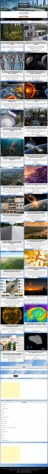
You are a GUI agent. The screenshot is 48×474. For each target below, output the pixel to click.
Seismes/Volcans (41, 26)
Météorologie (12, 85)
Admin (9, 50)
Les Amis (3, 419)
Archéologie (10, 142)
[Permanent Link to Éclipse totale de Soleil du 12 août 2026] (36, 287)
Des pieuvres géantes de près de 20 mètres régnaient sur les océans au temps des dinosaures (12, 158)
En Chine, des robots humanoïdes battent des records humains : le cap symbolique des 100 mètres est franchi (12, 72)
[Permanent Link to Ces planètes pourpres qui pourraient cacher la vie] (36, 174)
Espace (36, 55)
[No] (46, 470)
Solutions (41, 139)
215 (23, 364)
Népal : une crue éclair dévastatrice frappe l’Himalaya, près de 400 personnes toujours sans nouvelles (36, 43)
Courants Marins (4, 408)
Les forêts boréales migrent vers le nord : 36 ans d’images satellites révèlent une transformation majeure (12, 43)
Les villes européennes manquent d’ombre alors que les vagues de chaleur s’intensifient (12, 354)
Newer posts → (28, 364)
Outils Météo (3, 425)
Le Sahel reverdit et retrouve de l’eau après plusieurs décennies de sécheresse (12, 271)
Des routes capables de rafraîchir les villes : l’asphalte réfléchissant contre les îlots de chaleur (12, 242)
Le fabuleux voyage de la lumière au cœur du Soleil (36, 101)
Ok (18, 471)
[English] (21, 16)
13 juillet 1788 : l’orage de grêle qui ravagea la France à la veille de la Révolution (12, 215)
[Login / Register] (44, 19)
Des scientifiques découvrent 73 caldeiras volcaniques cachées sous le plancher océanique (36, 324)
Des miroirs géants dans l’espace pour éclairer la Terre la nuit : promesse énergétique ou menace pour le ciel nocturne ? (36, 156)
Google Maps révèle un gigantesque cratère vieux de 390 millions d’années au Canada (12, 187)
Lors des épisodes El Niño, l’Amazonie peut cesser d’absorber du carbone (36, 241)
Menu (4, 19)
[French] (23, 16)
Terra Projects (24, 4)
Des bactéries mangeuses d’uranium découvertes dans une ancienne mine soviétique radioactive (36, 268)
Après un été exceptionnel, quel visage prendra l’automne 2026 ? (12, 101)
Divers (16, 142)
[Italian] (25, 16)
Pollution (35, 139)
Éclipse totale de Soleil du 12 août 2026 (36, 296)
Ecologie (14, 255)
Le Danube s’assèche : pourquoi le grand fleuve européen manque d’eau (12, 298)
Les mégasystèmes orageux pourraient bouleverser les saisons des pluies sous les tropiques (12, 129)
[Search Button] (46, 19)
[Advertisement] (10, 390)
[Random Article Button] (42, 19)
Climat (12, 26)
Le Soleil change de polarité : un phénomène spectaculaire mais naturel (12, 326)
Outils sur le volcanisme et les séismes (9, 427)
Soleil (36, 84)
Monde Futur (3, 423)
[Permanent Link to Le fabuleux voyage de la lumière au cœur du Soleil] (36, 90)
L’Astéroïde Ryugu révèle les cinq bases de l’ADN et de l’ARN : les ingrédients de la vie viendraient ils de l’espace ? (36, 72)
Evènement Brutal (32, 26)
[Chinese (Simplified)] (20, 16)
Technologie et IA (12, 55)
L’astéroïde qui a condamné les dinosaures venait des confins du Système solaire (36, 213)
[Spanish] (28, 16)
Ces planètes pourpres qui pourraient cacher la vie (36, 185)
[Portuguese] (26, 16)
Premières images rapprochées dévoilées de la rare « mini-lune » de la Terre (36, 352)
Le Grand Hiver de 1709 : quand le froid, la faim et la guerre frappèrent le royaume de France (36, 127)
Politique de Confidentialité (25, 471)
